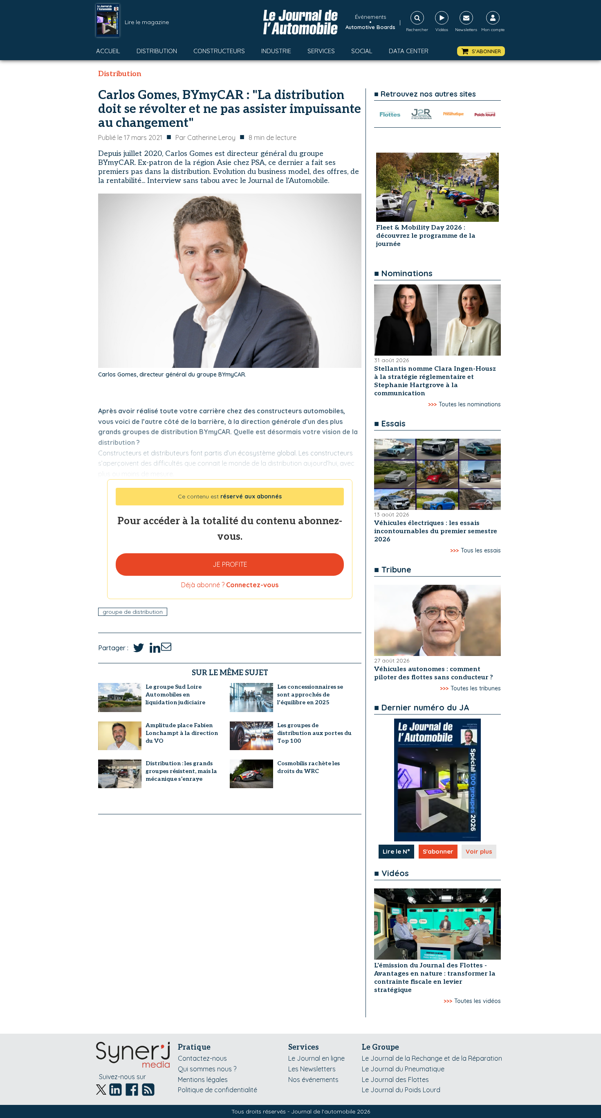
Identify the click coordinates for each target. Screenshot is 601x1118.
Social (361, 51)
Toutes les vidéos (477, 1001)
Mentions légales (203, 1079)
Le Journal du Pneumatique (403, 1069)
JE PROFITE (230, 564)
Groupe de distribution (133, 611)
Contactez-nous (202, 1058)
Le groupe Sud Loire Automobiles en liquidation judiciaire (175, 694)
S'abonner (438, 851)
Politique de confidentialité (217, 1090)
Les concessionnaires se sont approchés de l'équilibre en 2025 (310, 694)
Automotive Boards (370, 27)
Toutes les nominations (470, 404)
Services (321, 51)
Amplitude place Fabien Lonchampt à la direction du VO (182, 733)
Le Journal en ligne (316, 1058)
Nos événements (313, 1079)
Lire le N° (396, 851)
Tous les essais (481, 550)
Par (205, 137)
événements (370, 17)
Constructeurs (219, 51)
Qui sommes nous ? (207, 1069)
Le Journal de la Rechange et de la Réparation (432, 1058)
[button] (481, 51)
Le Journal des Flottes (395, 1079)
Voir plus (479, 851)
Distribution (157, 51)
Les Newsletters (312, 1069)
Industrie (276, 51)
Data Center (408, 51)
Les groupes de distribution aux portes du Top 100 (314, 733)
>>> (432, 404)
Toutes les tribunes (476, 688)
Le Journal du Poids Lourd (401, 1090)
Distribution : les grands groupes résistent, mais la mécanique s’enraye (181, 771)
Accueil (108, 51)
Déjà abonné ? (229, 585)
